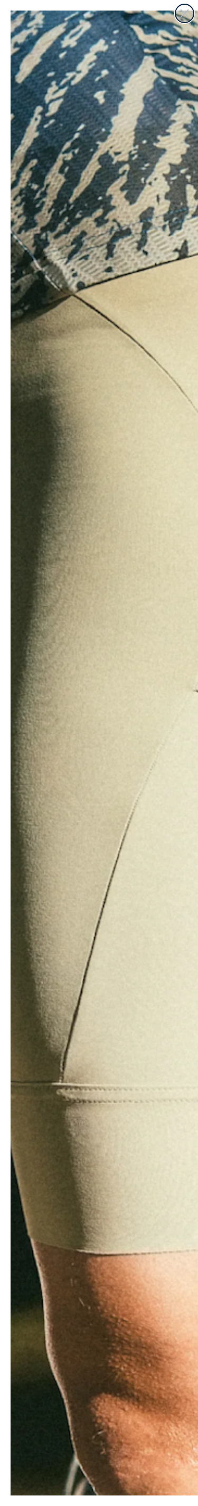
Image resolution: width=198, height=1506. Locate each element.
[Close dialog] (184, 13)
